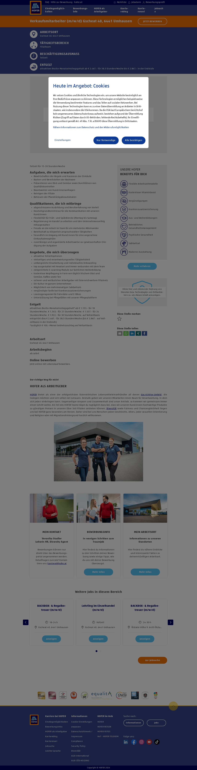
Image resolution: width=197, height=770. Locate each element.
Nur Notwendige (106, 140)
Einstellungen (62, 140)
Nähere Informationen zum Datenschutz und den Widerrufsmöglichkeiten (91, 127)
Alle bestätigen (133, 140)
